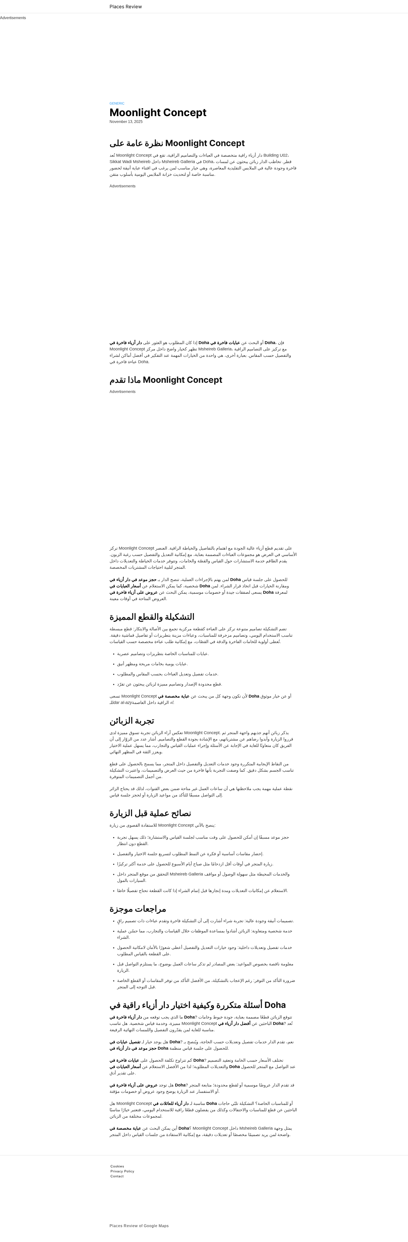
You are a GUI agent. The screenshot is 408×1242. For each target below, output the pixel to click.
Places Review (126, 6)
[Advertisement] (204, 56)
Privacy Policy (122, 1171)
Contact (117, 1176)
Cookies (117, 1166)
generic (117, 103)
